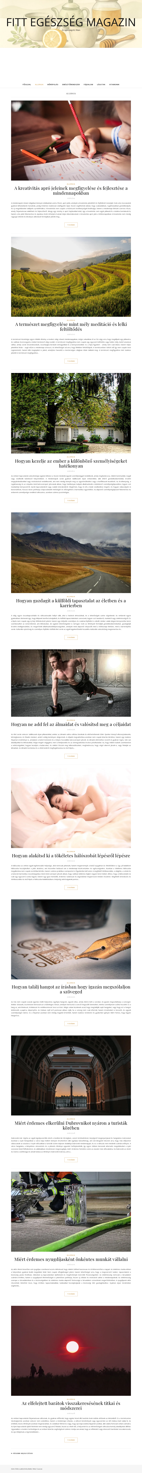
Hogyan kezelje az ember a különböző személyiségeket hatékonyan (71, 463)
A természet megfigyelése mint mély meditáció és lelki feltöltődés (71, 326)
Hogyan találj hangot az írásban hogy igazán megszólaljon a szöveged (71, 989)
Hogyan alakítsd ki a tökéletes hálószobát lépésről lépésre (71, 855)
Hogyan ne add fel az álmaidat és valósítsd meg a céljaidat (71, 724)
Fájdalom (88, 84)
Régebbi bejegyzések (23, 1453)
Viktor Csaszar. (38, 1469)
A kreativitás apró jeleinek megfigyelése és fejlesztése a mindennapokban (71, 190)
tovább (71, 225)
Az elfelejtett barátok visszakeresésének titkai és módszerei (71, 1405)
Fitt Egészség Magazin (71, 21)
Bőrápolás (52, 84)
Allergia (39, 84)
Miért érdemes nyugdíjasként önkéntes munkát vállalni (71, 1259)
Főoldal (27, 84)
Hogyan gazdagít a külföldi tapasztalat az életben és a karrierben (71, 603)
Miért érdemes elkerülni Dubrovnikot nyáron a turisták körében (71, 1125)
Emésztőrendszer (71, 84)
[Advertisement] (71, 64)
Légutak (101, 84)
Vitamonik (114, 84)
